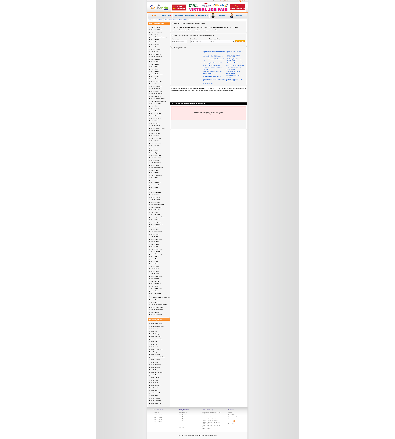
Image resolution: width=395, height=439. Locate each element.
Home (154, 15)
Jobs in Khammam (156, 182)
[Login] (222, 1)
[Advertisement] (187, 63)
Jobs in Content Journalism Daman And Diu (176, 19)
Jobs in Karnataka (155, 359)
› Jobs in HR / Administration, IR (210, 420)
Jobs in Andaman (155, 49)
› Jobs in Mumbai (182, 423)
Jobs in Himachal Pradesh (157, 349)
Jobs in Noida (155, 234)
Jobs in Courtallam (156, 96)
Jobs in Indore (155, 145)
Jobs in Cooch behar (156, 93)
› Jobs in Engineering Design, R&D (211, 418)
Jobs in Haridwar (155, 133)
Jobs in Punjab (154, 382)
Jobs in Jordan (155, 160)
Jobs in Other (154, 236)
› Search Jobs (156, 412)
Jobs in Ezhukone (156, 113)
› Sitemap (229, 418)
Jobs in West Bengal (156, 403)
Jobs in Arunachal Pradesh (157, 326)
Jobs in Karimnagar (156, 175)
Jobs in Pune (154, 259)
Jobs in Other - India (156, 239)
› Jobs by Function (157, 417)
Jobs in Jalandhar (156, 155)
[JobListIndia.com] (159, 10)
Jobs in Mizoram (155, 375)
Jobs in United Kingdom (157, 307)
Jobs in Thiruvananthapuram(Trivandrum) (160, 296)
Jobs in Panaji (155, 244)
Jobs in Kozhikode (156, 192)
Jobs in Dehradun (156, 103)
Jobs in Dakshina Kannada (158, 101)
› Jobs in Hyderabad (183, 418)
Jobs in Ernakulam (156, 111)
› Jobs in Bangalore (182, 412)
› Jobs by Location (157, 419)
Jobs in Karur (154, 177)
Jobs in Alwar (154, 42)
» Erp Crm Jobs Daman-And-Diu (212, 76)
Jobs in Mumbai (155, 214)
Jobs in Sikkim (154, 390)
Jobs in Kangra (155, 170)
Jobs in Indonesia (156, 143)
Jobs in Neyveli (155, 227)
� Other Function (208, 83)
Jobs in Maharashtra (156, 364)
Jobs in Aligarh (155, 39)
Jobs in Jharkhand (155, 354)
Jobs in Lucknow (155, 197)
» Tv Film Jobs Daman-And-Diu (235, 65)
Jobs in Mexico (155, 212)
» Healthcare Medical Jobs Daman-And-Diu (233, 72)
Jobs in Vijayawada (156, 314)
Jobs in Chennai (155, 84)
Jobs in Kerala (154, 362)
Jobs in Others (155, 241)
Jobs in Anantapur (156, 47)
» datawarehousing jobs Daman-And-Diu (233, 55)
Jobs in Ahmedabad (156, 29)
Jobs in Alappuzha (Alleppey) (159, 37)
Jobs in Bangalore (156, 54)
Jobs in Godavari (155, 121)
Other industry (206, 428)
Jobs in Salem (155, 271)
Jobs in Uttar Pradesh (156, 400)
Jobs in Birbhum (155, 76)
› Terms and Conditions (233, 416)
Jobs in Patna (154, 246)
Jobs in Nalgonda (156, 222)
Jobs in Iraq (154, 148)
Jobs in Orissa (154, 380)
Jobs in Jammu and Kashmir (158, 357)
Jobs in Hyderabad (156, 138)
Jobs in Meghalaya (155, 367)
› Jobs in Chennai (182, 414)
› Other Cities (181, 427)
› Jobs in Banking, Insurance (209, 416)
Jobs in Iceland (155, 140)
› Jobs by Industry (157, 421)
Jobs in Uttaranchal (155, 398)
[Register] (227, 1)
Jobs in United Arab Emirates (159, 305)
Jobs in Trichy (155, 300)
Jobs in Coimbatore (156, 91)
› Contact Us (230, 412)
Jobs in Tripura (154, 395)
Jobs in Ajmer (154, 34)
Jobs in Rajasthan (155, 388)
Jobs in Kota (154, 187)
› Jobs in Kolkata (182, 421)
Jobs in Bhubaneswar (157, 74)
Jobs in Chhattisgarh (156, 336)
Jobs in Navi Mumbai (157, 224)
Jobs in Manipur (155, 370)
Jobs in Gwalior (155, 130)
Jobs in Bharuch (155, 69)
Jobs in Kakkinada (156, 162)
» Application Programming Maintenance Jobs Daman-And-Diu (213, 55)
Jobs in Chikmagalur (156, 86)
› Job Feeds (230, 421)
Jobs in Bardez (155, 61)
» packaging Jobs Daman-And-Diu (212, 63)
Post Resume (179, 15)
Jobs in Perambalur (156, 249)
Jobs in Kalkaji (155, 165)
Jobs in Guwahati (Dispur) (158, 128)
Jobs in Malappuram (156, 207)
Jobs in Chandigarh (156, 81)
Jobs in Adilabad (155, 27)
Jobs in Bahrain (155, 52)
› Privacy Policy (231, 414)
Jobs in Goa (154, 344)
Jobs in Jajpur (155, 153)
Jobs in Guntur (155, 123)
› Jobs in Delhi (181, 416)
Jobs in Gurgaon (155, 126)
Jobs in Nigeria (155, 229)
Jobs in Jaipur (155, 150)
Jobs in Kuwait (155, 195)
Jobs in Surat (154, 291)
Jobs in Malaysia (155, 209)
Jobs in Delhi (154, 106)
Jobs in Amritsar (155, 44)
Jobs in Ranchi (155, 269)
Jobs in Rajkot (155, 266)
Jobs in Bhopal (155, 71)
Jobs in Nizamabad (156, 232)
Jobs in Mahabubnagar (157, 204)
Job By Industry (158, 19)
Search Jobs (165, 15)
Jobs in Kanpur (155, 172)
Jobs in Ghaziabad (156, 118)
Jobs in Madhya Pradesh (157, 372)
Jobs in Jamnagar (156, 158)
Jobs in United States (157, 309)
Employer (239, 15)
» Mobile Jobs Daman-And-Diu (234, 63)
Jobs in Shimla (155, 278)
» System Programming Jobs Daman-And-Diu (234, 80)
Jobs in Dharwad (155, 108)
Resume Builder (203, 15)
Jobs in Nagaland (155, 377)
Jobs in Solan (154, 286)
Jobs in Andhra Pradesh (156, 323)
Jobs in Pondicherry (156, 254)
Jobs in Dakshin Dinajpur (158, 98)
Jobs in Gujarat (154, 346)
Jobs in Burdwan (155, 79)
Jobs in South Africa (156, 288)
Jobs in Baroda (155, 66)
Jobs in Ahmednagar (156, 32)
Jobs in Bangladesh (156, 56)
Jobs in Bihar (154, 331)
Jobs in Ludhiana (155, 199)
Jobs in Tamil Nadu (155, 393)
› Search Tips (230, 423)
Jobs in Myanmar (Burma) (158, 217)
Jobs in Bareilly (155, 64)
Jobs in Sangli (155, 273)
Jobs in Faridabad (156, 116)
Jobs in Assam (154, 328)
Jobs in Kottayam (155, 190)
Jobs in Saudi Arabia (156, 276)
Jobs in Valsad (155, 312)
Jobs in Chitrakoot (156, 89)
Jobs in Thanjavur (156, 293)
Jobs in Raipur (155, 264)
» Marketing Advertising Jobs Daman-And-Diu (234, 59)
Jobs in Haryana (155, 352)
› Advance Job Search (158, 414)
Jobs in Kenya (155, 180)
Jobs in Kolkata (155, 185)
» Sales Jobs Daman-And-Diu (211, 65)
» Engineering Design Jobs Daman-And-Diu (233, 68)
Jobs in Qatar (154, 261)
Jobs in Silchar (155, 281)
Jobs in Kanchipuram (157, 167)
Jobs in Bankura (155, 59)
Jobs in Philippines (156, 251)
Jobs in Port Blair (155, 256)
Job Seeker (221, 15)
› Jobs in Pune (181, 425)
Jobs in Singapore (156, 283)
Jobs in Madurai (155, 202)
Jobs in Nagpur (155, 219)
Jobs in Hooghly (155, 135)
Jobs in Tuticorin (155, 302)
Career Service (190, 15)
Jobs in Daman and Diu (156, 339)
